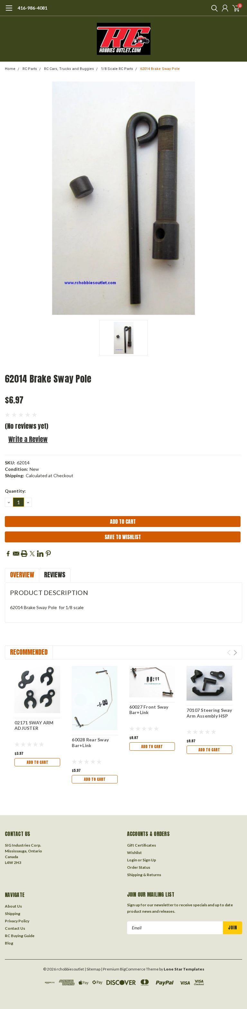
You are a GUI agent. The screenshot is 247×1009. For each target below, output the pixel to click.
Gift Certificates (141, 845)
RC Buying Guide (19, 935)
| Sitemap (92, 969)
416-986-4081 (32, 8)
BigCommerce (132, 969)
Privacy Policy (17, 920)
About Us (13, 906)
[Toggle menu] (9, 11)
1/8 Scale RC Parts (117, 69)
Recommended (29, 652)
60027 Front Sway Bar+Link (149, 709)
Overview (22, 575)
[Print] (24, 553)
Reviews (54, 575)
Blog (9, 943)
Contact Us (15, 928)
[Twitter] (32, 553)
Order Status (138, 867)
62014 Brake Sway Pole (160, 69)
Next (235, 653)
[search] (212, 8)
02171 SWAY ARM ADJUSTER (34, 725)
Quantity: (15, 491)
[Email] (16, 553)
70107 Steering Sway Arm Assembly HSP (209, 713)
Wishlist (134, 852)
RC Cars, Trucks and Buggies (69, 69)
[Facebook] (8, 553)
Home (10, 69)
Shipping (12, 913)
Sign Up (149, 860)
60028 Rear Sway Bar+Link (90, 742)
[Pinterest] (48, 553)
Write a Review (28, 439)
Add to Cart (37, 762)
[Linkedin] (40, 553)
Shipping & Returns (144, 874)
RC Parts (30, 69)
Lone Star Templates (184, 969)
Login (132, 860)
